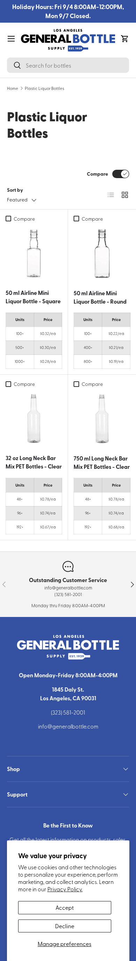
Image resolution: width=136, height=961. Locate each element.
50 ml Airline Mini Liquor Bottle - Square (33, 297)
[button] (125, 38)
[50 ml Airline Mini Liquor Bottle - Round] (102, 253)
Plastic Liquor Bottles (44, 88)
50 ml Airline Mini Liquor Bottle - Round (100, 297)
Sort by (15, 189)
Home (12, 88)
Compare (97, 173)
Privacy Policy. (65, 889)
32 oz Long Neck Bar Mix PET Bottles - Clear (34, 462)
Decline (64, 926)
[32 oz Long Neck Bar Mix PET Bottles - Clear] (34, 418)
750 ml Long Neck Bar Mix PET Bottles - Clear (102, 462)
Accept (64, 907)
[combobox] (68, 65)
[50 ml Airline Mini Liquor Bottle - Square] (34, 253)
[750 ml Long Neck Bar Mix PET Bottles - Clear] (102, 418)
